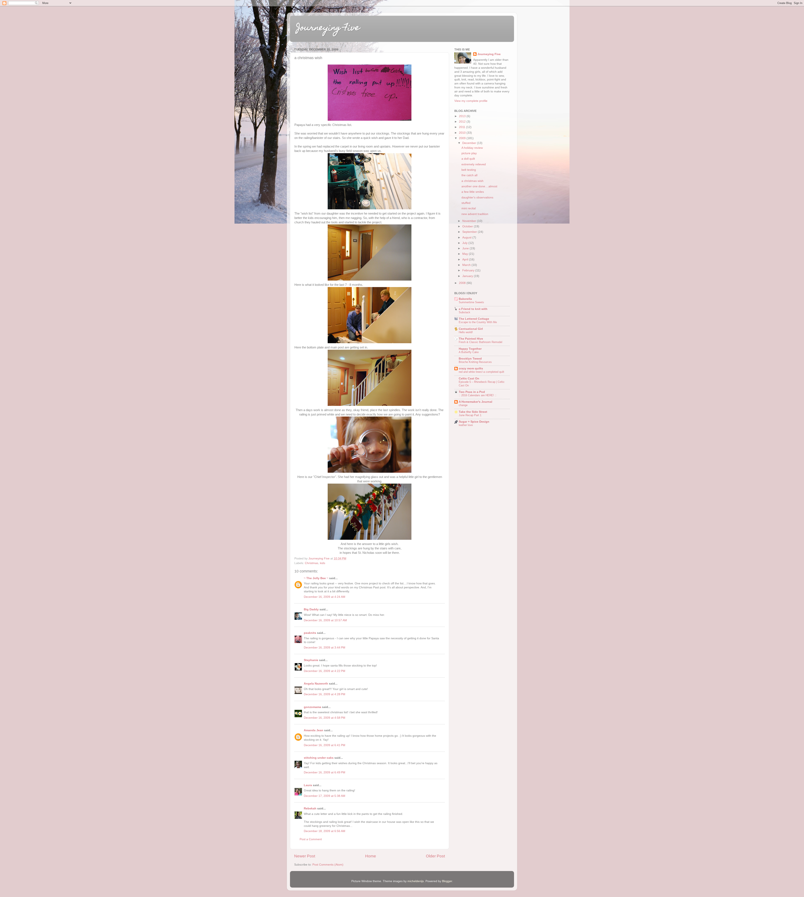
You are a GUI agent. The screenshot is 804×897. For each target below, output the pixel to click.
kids (322, 563)
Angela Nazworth (316, 683)
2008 (462, 283)
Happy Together (470, 348)
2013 (462, 116)
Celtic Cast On (469, 378)
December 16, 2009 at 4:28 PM (324, 694)
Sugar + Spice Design (474, 421)
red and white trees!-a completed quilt (481, 371)
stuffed (465, 203)
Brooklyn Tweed (470, 358)
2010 (462, 132)
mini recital (468, 208)
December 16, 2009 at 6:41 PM (324, 745)
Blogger (447, 881)
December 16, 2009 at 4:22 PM (324, 671)
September (470, 231)
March (467, 265)
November (469, 221)
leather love (466, 425)
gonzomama (312, 707)
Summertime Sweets (471, 302)
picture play (469, 153)
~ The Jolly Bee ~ (316, 578)
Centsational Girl (471, 328)
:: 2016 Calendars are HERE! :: (477, 395)
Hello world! (466, 332)
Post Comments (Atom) (327, 864)
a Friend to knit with (473, 309)
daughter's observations (477, 197)
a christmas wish (472, 181)
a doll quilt (468, 158)
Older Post (435, 856)
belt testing (468, 169)
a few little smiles (472, 191)
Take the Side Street (473, 411)
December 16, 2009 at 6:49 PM (324, 772)
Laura (308, 785)
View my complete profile (470, 100)
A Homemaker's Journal (475, 401)
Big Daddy (311, 609)
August (467, 237)
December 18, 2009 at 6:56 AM (324, 831)
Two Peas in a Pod (472, 391)
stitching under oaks (319, 757)
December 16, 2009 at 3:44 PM (324, 647)
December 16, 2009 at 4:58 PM (324, 717)
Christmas (311, 563)
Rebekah (310, 808)
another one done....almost (479, 186)
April (465, 259)
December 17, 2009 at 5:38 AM (324, 795)
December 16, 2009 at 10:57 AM (325, 620)
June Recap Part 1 (470, 415)
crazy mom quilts (471, 368)
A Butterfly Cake (469, 352)
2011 (462, 127)
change (463, 405)
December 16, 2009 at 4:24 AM (324, 596)
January (468, 276)
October (468, 226)
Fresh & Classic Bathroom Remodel (480, 342)
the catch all (469, 175)
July (465, 243)
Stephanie (311, 660)
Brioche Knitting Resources (475, 362)
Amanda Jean (313, 730)
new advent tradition (474, 214)
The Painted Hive (471, 338)
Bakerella (465, 298)
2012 (462, 121)
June (466, 248)
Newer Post (304, 856)
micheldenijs (415, 881)
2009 (462, 138)
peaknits (310, 632)
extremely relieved (473, 164)
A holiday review (472, 147)
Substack (464, 312)
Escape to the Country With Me (478, 322)
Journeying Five (328, 28)
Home (370, 856)
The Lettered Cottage (474, 318)
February (468, 270)
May (465, 253)
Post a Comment (311, 839)
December (469, 143)
